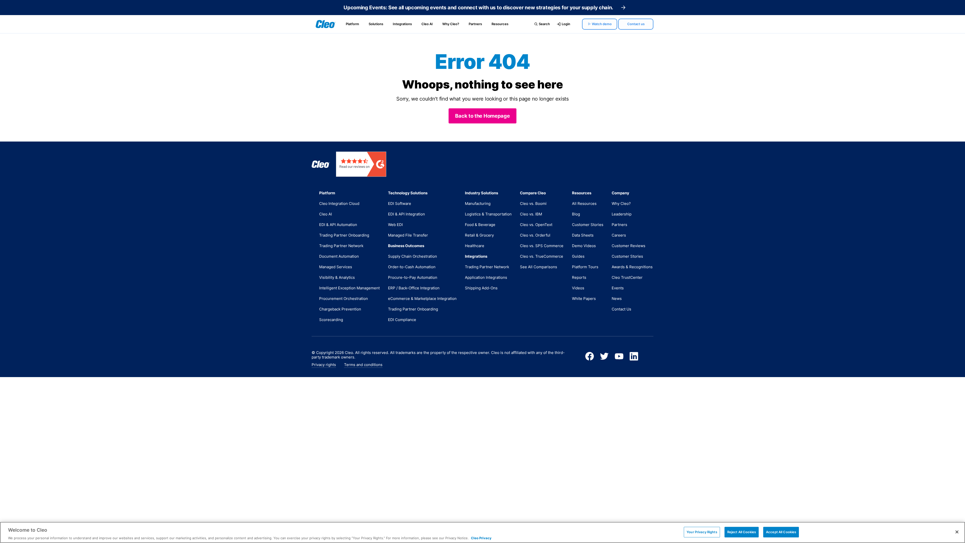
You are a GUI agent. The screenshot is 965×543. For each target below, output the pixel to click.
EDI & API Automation (338, 224)
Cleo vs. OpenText (536, 224)
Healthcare (474, 245)
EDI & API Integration (406, 214)
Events (618, 288)
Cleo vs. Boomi (533, 203)
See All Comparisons (538, 266)
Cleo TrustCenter (627, 277)
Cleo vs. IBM (531, 214)
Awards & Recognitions (632, 266)
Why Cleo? (450, 24)
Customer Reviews (628, 245)
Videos (578, 288)
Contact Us (621, 309)
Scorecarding (331, 319)
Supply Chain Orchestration (412, 256)
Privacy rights (324, 365)
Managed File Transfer (408, 235)
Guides (578, 256)
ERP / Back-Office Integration (414, 288)
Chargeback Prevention (340, 309)
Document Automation (339, 256)
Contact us (636, 24)
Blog (576, 214)
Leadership (622, 214)
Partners (475, 24)
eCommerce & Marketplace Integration (422, 298)
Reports (579, 277)
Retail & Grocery (479, 235)
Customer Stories (587, 224)
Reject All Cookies (741, 532)
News (617, 298)
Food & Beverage (480, 224)
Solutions (376, 24)
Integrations (402, 24)
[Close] (956, 531)
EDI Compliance (402, 319)
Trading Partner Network (341, 245)
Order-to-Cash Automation (412, 266)
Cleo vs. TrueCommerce (541, 256)
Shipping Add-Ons (481, 288)
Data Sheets (583, 235)
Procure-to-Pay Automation (412, 277)
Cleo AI (427, 24)
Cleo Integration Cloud (339, 203)
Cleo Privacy (481, 538)
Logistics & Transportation (488, 214)
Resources (500, 24)
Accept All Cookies (781, 532)
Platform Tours (585, 266)
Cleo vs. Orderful (535, 235)
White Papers (584, 298)
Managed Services (335, 266)
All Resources (584, 203)
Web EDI (395, 224)
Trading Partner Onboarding (344, 235)
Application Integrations (486, 277)
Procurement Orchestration (343, 298)
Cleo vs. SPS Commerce (541, 245)
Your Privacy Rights (702, 532)
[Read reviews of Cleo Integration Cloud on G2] (361, 164)
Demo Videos (584, 245)
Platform (352, 24)
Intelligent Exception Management (349, 288)
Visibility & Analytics (337, 277)
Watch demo (602, 24)
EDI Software (399, 203)
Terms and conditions (363, 365)
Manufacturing (478, 203)
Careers (619, 235)
